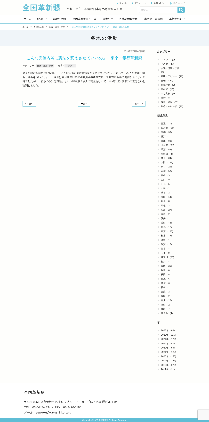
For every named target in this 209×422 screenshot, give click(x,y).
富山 (163, 175)
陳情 (163, 97)
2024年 (165, 339)
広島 (163, 209)
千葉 (163, 149)
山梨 (163, 188)
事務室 (164, 128)
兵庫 (163, 141)
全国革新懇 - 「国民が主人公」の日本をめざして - (43, 7)
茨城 (163, 283)
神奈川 (164, 257)
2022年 (165, 347)
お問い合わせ (160, 3)
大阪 (163, 162)
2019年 (165, 360)
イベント (165, 59)
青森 (163, 291)
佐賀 (163, 136)
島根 (163, 205)
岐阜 (163, 192)
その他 (164, 64)
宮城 (163, 171)
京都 (163, 132)
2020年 (165, 356)
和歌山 (164, 153)
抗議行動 (165, 84)
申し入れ (165, 93)
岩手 (163, 201)
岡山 (163, 197)
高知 (163, 304)
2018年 (165, 365)
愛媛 (163, 218)
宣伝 (163, 80)
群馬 (163, 278)
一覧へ (84, 103)
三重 (163, 123)
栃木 (163, 235)
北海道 (164, 145)
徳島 (163, 214)
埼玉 (163, 158)
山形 (163, 184)
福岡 (163, 266)
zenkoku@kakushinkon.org (53, 412)
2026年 (165, 330)
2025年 (165, 334)
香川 (163, 300)
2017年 (165, 369)
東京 (163, 231)
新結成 (164, 89)
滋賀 (163, 244)
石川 (163, 253)
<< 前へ (29, 103)
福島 (163, 270)
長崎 (163, 287)
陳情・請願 (166, 102)
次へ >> (139, 103)
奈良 (163, 166)
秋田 (163, 274)
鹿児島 (164, 313)
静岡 (163, 296)
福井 (163, 261)
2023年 (165, 343)
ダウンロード (140, 3)
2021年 (165, 352)
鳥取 (163, 309)
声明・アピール (169, 76)
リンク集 (123, 3)
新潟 (163, 227)
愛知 (163, 222)
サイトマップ (179, 3)
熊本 (163, 248)
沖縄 (163, 240)
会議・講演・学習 (170, 68)
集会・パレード (169, 106)
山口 (163, 179)
